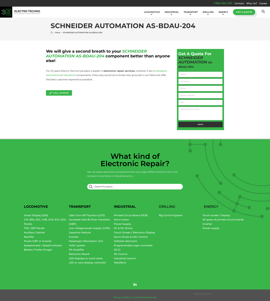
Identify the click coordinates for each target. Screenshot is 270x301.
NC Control (120, 254)
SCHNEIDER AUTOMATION (192, 59)
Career (263, 3)
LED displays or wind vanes (86, 258)
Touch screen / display (216, 215)
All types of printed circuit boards (223, 219)
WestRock (120, 262)
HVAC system (77, 245)
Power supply (210, 228)
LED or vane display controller (87, 262)
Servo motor (121, 219)
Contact (239, 3)
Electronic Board (79, 254)
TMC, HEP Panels (34, 228)
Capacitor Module (80, 232)
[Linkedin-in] (135, 284)
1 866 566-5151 (223, 3)
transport (161, 70)
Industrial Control (125, 258)
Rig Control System (171, 215)
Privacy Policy (121, 297)
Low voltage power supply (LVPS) (89, 228)
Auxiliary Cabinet (34, 232)
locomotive (53, 75)
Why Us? (251, 3)
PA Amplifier (76, 249)
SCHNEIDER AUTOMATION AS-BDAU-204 (82, 32)
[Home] (51, 32)
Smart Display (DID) (36, 215)
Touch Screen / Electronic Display (134, 232)
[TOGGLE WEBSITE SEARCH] (263, 12)
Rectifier (29, 236)
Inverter (73, 236)
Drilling (167, 207)
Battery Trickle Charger (38, 249)
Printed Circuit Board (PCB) (131, 215)
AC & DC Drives (123, 228)
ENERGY (211, 207)
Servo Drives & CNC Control (131, 236)
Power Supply (122, 224)
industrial (69, 75)
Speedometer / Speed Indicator (43, 245)
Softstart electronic (125, 241)
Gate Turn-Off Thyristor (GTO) (87, 215)
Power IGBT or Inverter (38, 241)
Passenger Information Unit (86, 241)
